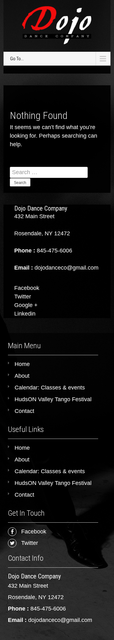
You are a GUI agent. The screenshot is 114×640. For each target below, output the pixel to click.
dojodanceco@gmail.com (60, 620)
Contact (24, 411)
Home (22, 364)
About (22, 376)
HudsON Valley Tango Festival (53, 399)
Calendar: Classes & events (50, 387)
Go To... (17, 59)
